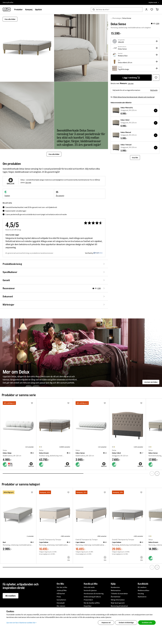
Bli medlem (10, 595)
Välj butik (153, 90)
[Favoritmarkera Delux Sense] (156, 77)
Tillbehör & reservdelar (119, 593)
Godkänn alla (147, 622)
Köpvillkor (88, 606)
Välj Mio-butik (153, 2)
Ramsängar (117, 18)
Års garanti (60, 195)
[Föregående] (152, 473)
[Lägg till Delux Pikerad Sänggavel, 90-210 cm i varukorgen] (155, 135)
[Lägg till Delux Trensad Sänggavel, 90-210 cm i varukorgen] (155, 147)
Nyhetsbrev (142, 596)
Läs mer (131, 83)
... (111, 18)
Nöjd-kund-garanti (118, 603)
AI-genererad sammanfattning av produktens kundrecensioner (29, 253)
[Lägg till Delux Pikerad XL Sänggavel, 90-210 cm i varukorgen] (155, 110)
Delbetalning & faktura (92, 596)
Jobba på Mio (62, 590)
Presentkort (88, 600)
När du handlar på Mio (92, 603)
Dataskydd (60, 603)
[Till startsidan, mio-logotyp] (7, 9)
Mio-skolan (61, 606)
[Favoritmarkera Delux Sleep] (32, 403)
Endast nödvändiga (126, 622)
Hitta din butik (89, 587)
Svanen (7, 195)
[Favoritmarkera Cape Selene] (68, 492)
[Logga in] (146, 9)
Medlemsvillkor (143, 590)
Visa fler (135, 157)
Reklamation (116, 590)
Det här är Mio (62, 587)
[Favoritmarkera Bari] (32, 492)
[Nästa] (157, 473)
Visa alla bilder (10, 19)
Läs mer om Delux (151, 382)
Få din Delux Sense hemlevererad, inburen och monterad (133, 97)
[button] (81, 48)
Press (59, 596)
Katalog (141, 593)
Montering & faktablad (119, 606)
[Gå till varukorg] (157, 9)
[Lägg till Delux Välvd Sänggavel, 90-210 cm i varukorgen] (155, 123)
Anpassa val (106, 622)
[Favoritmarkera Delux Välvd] (141, 403)
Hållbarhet (61, 593)
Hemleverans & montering (93, 593)
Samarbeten (61, 600)
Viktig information (118, 600)
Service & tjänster (90, 590)
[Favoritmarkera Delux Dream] (68, 403)
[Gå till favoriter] (152, 9)
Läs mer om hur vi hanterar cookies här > (21, 622)
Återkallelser (115, 596)
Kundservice (115, 587)
